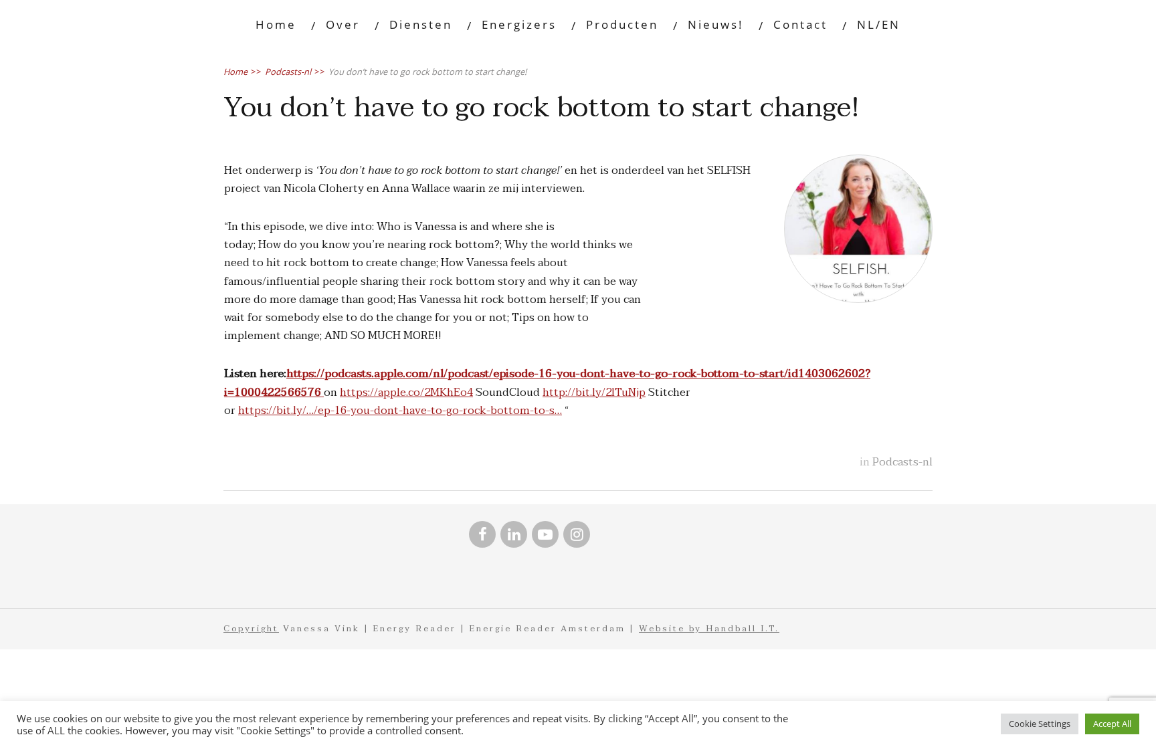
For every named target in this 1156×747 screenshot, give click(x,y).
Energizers (519, 24)
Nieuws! (716, 24)
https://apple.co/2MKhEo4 (406, 392)
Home (276, 24)
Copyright (251, 628)
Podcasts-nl (902, 462)
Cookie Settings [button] (1039, 724)
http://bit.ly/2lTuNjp (594, 392)
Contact (800, 24)
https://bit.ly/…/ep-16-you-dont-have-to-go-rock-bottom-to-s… (400, 410)
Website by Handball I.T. (709, 628)
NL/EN (878, 24)
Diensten (420, 24)
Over (343, 24)
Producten (622, 24)
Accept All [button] (1112, 724)
